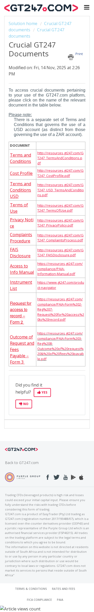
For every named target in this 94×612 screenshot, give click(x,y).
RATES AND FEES (63, 589)
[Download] (37, 309)
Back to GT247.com (22, 462)
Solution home (23, 23)
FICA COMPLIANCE (39, 600)
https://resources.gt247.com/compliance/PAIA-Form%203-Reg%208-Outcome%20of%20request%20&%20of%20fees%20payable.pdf (60, 346)
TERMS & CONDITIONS (31, 589)
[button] (87, 8)
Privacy (17, 220)
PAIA (60, 600)
